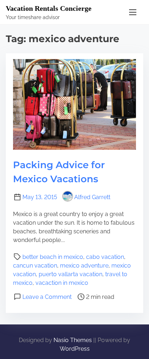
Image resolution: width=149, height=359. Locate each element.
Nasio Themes (73, 340)
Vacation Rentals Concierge (48, 8)
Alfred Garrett (92, 197)
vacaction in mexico (61, 282)
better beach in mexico (52, 256)
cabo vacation (105, 256)
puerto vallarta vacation (70, 274)
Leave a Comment (47, 296)
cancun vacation (35, 265)
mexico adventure (84, 265)
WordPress (75, 348)
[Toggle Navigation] (132, 12)
